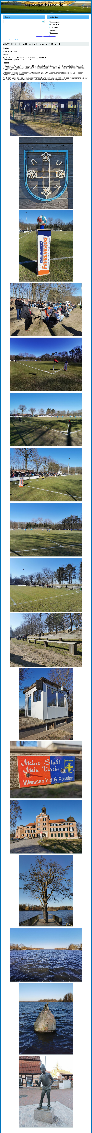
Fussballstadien (55, 24)
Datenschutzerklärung (50, 36)
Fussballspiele (54, 22)
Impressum (39, 36)
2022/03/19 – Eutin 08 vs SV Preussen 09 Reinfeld (32, 44)
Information (54, 33)
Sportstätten (54, 30)
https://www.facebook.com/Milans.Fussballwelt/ (29, 66)
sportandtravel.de (46, 5)
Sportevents (54, 27)
